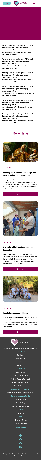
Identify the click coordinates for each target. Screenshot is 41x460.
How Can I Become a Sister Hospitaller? (20, 392)
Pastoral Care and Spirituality (20, 379)
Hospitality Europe (20, 386)
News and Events (21, 420)
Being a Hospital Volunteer (20, 406)
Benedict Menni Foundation (20, 382)
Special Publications (20, 424)
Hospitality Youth (20, 399)
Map (20, 431)
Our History (20, 355)
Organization (20, 365)
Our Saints (20, 362)
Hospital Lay (20, 403)
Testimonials (20, 413)
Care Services (20, 372)
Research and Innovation (20, 375)
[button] (34, 3)
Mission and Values (20, 358)
